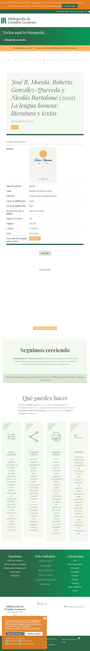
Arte (75, 561)
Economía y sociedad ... (57, 308)
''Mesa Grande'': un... (46, 570)
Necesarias (12, 641)
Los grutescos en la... (45, 284)
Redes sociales (27, 644)
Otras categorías (75, 587)
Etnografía (75, 568)
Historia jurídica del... (69, 284)
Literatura (75, 583)
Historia (75, 576)
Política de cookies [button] (13, 628)
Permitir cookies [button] (33, 634)
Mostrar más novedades (45, 328)
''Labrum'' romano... (46, 575)
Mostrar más (45, 584)
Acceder (34, 238)
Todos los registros (15, 561)
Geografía (75, 572)
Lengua (75, 579)
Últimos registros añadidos (15, 564)
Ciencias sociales (75, 564)
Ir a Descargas (70, 6)
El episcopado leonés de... (20, 284)
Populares (15, 576)
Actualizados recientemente (15, 568)
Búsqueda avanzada (15, 39)
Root (24, 288)
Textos (75, 591)
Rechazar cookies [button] (15, 634)
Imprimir (45, 253)
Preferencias (26, 641)
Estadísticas (12, 644)
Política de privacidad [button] (31, 628)
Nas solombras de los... (33, 308)
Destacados (15, 572)
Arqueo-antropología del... (46, 579)
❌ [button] (45, 618)
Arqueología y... (46, 565)
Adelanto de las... (46, 561)
